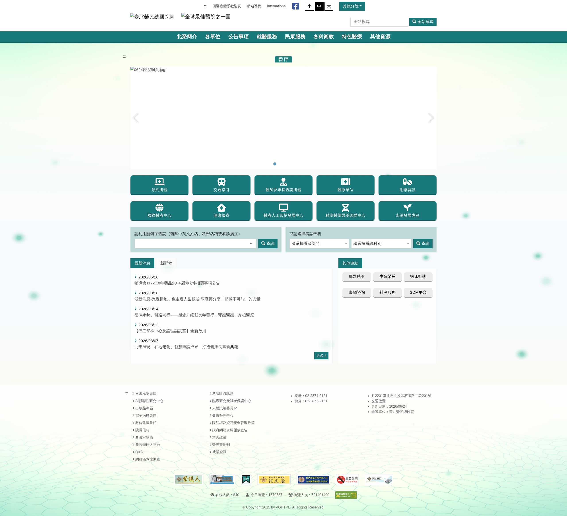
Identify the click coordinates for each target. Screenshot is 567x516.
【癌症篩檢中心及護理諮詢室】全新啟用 (170, 331)
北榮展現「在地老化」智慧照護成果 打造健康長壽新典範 (186, 347)
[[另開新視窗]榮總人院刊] (188, 479)
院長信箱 (142, 430)
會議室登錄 (144, 437)
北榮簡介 (187, 36)
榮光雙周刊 (221, 445)
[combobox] (195, 243)
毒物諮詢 (357, 292)
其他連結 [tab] (350, 263)
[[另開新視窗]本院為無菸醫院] (347, 479)
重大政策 (219, 437)
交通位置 (378, 401)
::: (205, 6)
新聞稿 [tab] (166, 263)
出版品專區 (144, 408)
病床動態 (418, 276)
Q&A (139, 452)
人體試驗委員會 (224, 408)
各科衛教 (323, 36)
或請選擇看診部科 (305, 234)
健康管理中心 (222, 415)
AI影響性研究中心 (149, 401)
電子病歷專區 (146, 415)
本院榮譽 (388, 276)
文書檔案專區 (146, 393)
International (277, 6)
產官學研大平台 (147, 445)
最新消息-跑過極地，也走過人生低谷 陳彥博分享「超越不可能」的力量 (197, 299)
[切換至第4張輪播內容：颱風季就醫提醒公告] (292, 163)
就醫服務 (267, 36)
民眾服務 (295, 36)
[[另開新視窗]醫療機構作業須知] (313, 480)
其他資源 (380, 36)
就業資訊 (219, 452)
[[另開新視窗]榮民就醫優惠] (222, 479)
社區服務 (388, 292)
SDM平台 (418, 292)
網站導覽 (254, 6)
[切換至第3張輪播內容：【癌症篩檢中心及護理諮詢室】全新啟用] (286, 163)
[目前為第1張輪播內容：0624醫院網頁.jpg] (274, 163)
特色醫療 (352, 36)
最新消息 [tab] (142, 263)
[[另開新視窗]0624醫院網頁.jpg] (283, 70)
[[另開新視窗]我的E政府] (246, 479)
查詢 (270, 243)
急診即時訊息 (222, 393)
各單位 (212, 36)
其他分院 (351, 6)
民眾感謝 (357, 276)
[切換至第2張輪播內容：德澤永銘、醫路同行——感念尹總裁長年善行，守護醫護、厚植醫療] (280, 163)
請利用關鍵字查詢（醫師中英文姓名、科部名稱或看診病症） (188, 234)
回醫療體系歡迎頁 (227, 6)
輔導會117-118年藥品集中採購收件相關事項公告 (177, 283)
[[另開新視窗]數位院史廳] (274, 479)
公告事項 (238, 36)
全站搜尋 (425, 21)
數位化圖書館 (146, 423)
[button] (136, 118)
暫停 (283, 59)
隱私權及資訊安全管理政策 (233, 423)
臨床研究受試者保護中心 (231, 401)
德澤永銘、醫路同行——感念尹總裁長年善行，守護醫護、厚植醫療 (194, 315)
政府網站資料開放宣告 (230, 430)
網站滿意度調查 (147, 459)
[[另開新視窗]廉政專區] (379, 479)
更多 (320, 355)
